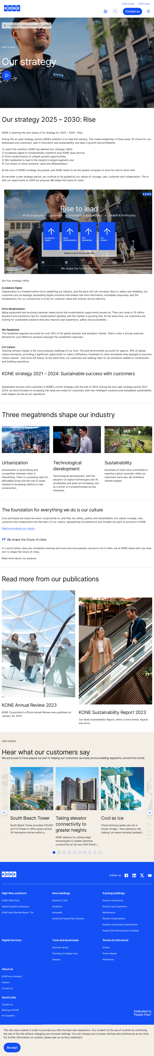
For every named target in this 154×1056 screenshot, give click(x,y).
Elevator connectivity (113, 900)
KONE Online (144, 4)
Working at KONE (10, 1010)
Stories (106, 947)
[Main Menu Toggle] (148, 11)
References (108, 959)
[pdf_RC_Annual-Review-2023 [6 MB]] (38, 646)
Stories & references (115, 940)
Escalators (57, 906)
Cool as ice (112, 818)
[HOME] (5, 25)
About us (13, 26)
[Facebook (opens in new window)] (126, 874)
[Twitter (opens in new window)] (142, 874)
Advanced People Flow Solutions (68, 918)
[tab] (54, 856)
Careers (5, 982)
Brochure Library (60, 947)
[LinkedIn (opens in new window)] (134, 874)
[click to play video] (6, 75)
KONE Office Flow (10, 900)
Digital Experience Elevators (15, 906)
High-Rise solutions (14, 893)
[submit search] (115, 11)
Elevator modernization (114, 918)
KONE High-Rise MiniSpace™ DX (17, 912)
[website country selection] (105, 11)
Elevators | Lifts (59, 900)
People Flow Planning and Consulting (121, 930)
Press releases (110, 953)
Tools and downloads (65, 940)
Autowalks (57, 912)
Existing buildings (114, 893)
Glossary (56, 959)
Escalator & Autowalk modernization (120, 924)
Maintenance (109, 912)
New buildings (61, 893)
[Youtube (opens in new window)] (149, 874)
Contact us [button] (132, 11)
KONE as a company (29, 26)
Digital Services (11, 940)
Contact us (7, 988)
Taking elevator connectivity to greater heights (71, 824)
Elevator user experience (115, 906)
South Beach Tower (30, 818)
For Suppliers (8, 1015)
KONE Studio (128, 4)
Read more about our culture (18, 528)
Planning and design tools (64, 953)
